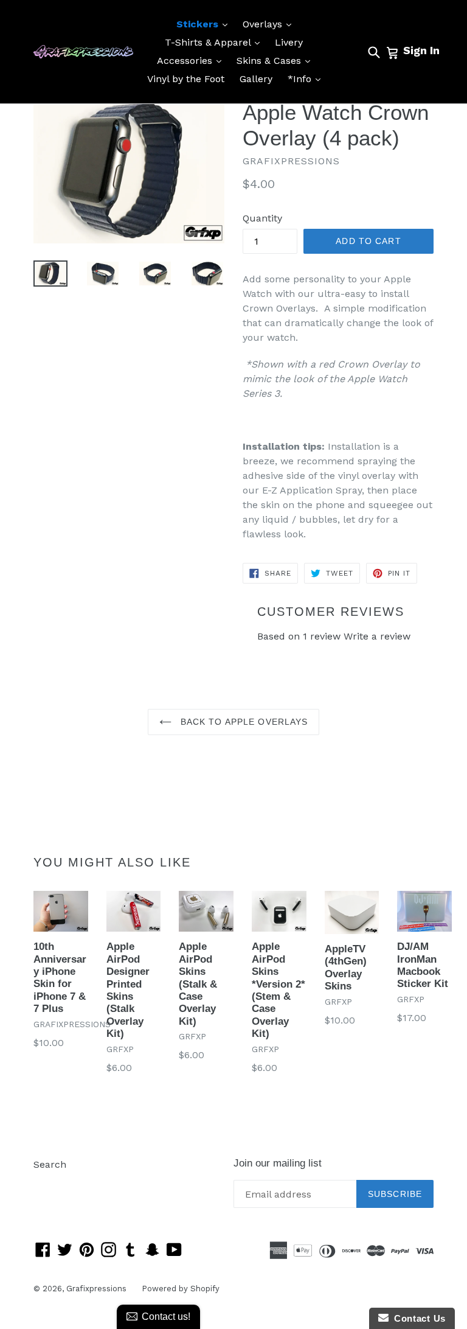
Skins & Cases (276, 60)
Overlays (270, 24)
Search (49, 1164)
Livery (289, 42)
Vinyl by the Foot (185, 79)
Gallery (256, 79)
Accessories (192, 60)
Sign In (421, 50)
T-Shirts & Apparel (215, 42)
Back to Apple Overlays (243, 722)
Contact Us (417, 1318)
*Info (307, 78)
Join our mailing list (278, 1163)
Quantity (262, 218)
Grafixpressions (96, 1288)
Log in (47, 1182)
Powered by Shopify (181, 1288)
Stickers (205, 24)
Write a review (377, 636)
